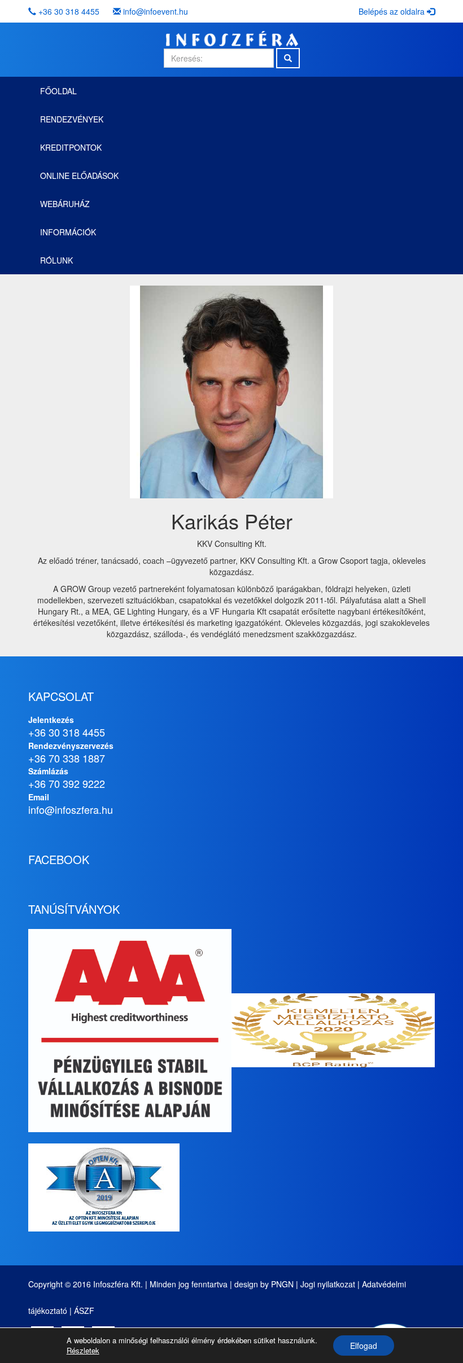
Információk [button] (68, 232)
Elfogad (363, 1345)
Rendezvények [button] (71, 119)
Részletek (83, 1351)
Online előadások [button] (79, 175)
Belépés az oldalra (393, 11)
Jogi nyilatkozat (327, 1284)
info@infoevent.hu (155, 11)
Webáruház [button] (65, 203)
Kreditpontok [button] (71, 147)
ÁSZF (84, 1310)
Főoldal (58, 91)
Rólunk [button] (56, 260)
